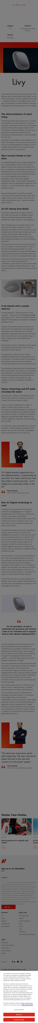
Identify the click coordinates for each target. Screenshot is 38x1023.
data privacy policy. (27, 1005)
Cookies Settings (19, 1009)
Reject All (19, 1014)
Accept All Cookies (19, 1019)
